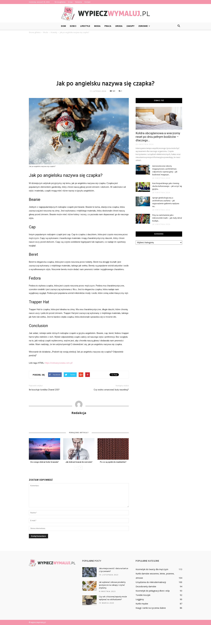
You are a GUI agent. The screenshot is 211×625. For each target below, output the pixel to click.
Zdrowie (143, 26)
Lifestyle (85, 26)
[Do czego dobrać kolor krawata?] (44, 449)
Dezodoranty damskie (146, 586)
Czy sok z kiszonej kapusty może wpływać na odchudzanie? (113, 598)
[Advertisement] (105, 57)
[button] (178, 26)
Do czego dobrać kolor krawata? (44, 462)
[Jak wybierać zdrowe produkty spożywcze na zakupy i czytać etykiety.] (89, 586)
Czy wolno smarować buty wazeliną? (111, 389)
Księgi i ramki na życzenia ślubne (151, 608)
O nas (70, 2)
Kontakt (87, 2)
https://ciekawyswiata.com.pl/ (58, 363)
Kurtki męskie (142, 603)
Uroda (118, 26)
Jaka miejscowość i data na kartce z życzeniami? (113, 570)
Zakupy (130, 26)
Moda (97, 26)
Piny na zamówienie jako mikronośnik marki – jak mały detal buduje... (167, 218)
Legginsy (140, 599)
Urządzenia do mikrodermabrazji (151, 582)
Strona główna (60, 2)
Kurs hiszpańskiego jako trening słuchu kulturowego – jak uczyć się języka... (167, 186)
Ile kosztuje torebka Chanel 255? (44, 389)
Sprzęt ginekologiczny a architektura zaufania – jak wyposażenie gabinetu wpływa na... (165, 202)
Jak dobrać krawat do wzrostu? (78, 462)
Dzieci (73, 26)
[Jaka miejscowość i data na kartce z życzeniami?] (89, 572)
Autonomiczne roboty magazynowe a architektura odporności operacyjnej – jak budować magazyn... (164, 170)
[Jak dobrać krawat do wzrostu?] (78, 449)
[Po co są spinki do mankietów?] (113, 449)
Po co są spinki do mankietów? (113, 462)
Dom (63, 26)
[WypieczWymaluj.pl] (105, 13)
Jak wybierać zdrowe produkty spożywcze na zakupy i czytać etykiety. (112, 585)
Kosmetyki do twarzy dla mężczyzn (152, 569)
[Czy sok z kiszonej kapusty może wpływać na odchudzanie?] (89, 600)
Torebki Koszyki (143, 595)
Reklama (78, 2)
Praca (107, 26)
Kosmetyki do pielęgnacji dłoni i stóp (153, 590)
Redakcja (78, 413)
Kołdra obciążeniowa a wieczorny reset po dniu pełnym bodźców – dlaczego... (158, 136)
